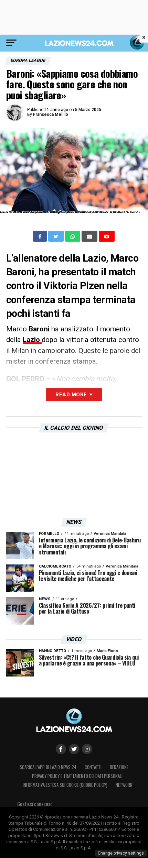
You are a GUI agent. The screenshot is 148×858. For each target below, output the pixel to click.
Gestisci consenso (35, 803)
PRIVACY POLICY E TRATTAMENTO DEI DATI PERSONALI (77, 776)
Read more (71, 395)
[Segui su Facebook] (61, 749)
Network (124, 785)
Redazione (119, 767)
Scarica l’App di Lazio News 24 (48, 767)
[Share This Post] (73, 236)
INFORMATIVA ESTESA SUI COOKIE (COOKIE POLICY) (65, 785)
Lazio (32, 340)
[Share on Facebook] (40, 236)
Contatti (93, 767)
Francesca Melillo (50, 114)
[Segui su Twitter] (74, 749)
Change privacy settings (121, 853)
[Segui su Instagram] (87, 749)
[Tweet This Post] (56, 236)
